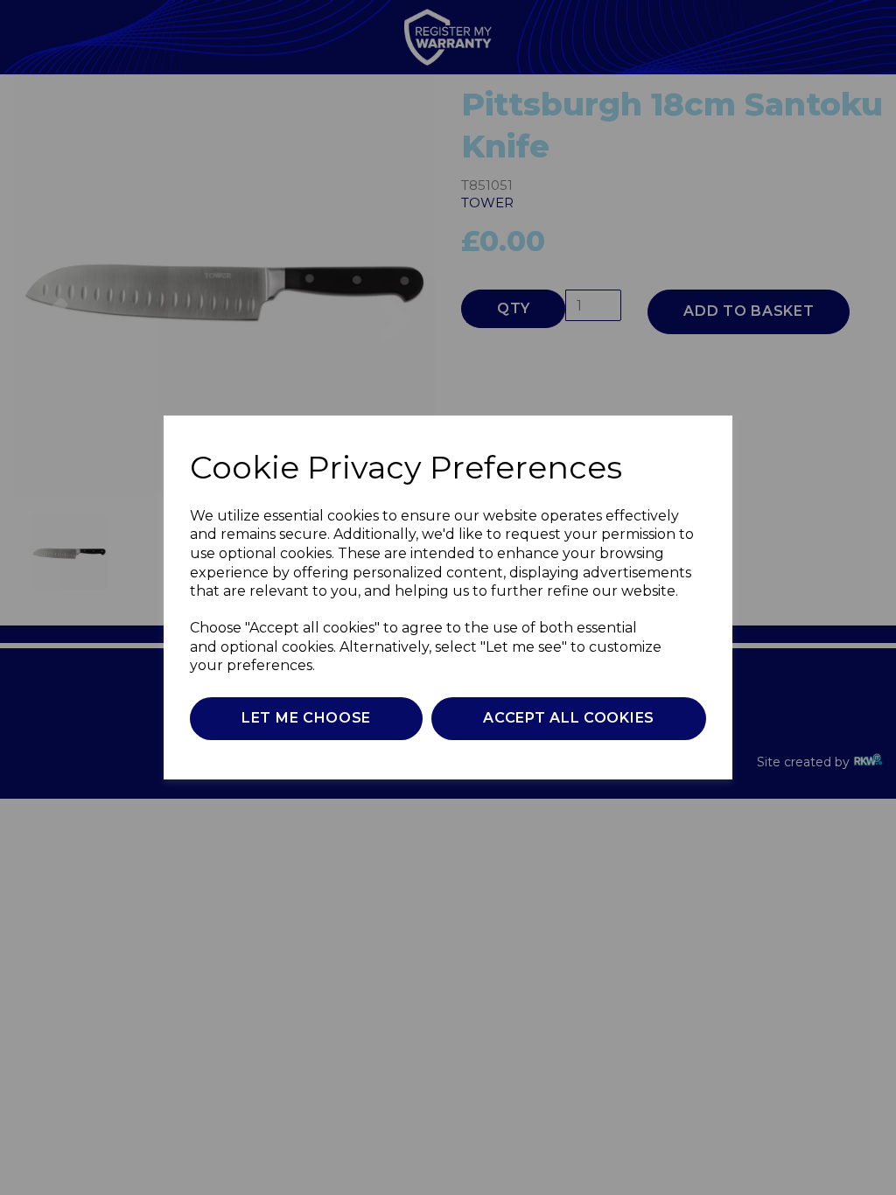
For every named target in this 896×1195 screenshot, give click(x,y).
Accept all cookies (568, 717)
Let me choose (306, 717)
